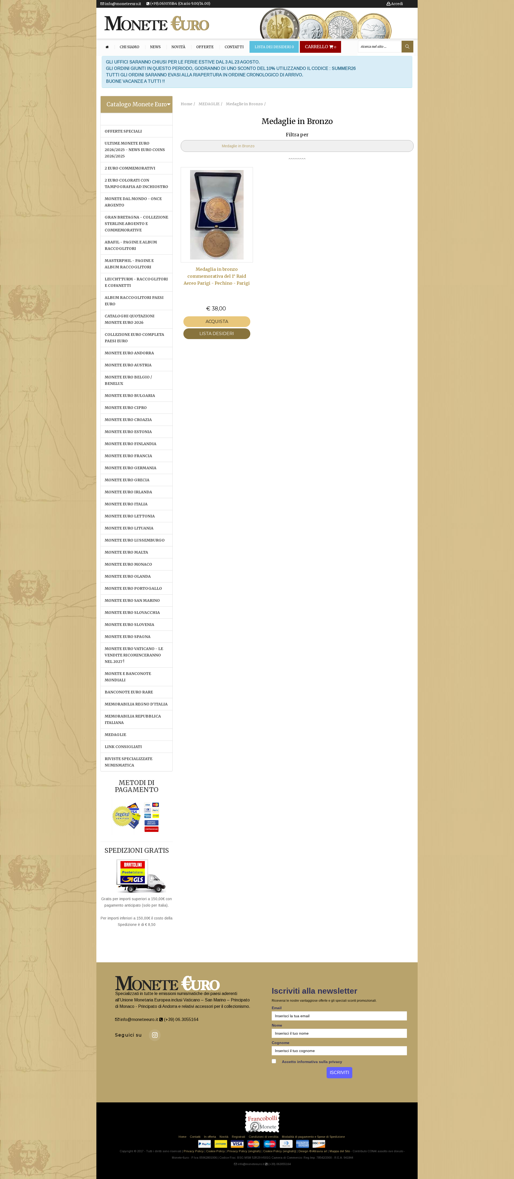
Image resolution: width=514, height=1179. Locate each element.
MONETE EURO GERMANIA (130, 467)
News (155, 47)
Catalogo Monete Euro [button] (137, 104)
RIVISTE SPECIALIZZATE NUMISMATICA (128, 762)
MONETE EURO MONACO (128, 564)
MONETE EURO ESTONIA (128, 431)
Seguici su (128, 1035)
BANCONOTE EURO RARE (129, 692)
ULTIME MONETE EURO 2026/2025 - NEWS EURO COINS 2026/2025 (135, 150)
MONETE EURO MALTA (126, 552)
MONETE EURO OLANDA (128, 576)
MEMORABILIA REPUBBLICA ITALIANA (133, 719)
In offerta (210, 1136)
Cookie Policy (215, 1151)
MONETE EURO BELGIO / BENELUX (128, 380)
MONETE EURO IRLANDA (128, 492)
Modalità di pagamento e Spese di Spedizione (313, 1136)
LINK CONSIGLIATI (123, 746)
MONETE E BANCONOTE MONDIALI (128, 676)
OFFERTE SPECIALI (123, 131)
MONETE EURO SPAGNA (127, 636)
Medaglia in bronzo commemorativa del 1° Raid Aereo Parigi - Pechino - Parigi (217, 276)
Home (182, 1136)
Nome (277, 1025)
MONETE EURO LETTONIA (130, 516)
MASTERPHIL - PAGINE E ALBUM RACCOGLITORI (129, 263)
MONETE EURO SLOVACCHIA (132, 612)
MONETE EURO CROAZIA (128, 419)
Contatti (234, 47)
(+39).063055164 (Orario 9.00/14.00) (179, 3)
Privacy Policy (194, 1151)
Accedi (396, 4)
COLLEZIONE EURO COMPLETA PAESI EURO (134, 337)
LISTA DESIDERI (216, 333)
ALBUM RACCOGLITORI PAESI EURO (134, 300)
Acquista (217, 321)
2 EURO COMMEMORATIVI (130, 168)
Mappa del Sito (340, 1151)
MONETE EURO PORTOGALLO (133, 588)
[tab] (136, 104)
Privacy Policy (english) (244, 1151)
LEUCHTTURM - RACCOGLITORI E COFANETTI (136, 282)
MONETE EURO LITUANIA (129, 528)
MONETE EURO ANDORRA (129, 353)
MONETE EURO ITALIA (126, 504)
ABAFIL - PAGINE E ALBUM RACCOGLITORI (131, 245)
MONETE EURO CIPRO (126, 407)
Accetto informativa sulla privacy (311, 1062)
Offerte (205, 47)
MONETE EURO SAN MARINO (132, 600)
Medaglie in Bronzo (238, 146)
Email (277, 1008)
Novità (178, 47)
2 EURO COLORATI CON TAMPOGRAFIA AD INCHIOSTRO (136, 183)
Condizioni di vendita (263, 1136)
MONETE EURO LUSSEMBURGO (135, 540)
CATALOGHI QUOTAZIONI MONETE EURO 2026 (129, 319)
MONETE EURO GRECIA (127, 480)
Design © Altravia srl (312, 1151)
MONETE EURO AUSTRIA (128, 365)
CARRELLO (320, 46)
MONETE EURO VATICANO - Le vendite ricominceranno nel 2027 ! (134, 655)
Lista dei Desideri (274, 47)
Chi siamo (129, 47)
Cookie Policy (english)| (279, 1151)
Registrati (238, 1136)
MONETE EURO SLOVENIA (129, 624)
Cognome (280, 1043)
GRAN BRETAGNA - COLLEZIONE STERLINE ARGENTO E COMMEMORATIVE (136, 223)
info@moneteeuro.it (122, 4)
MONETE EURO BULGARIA (130, 395)
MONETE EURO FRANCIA (128, 455)
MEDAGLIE (115, 734)
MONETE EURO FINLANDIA (130, 443)
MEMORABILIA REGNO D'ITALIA (136, 704)
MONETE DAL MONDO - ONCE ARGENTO (133, 202)
